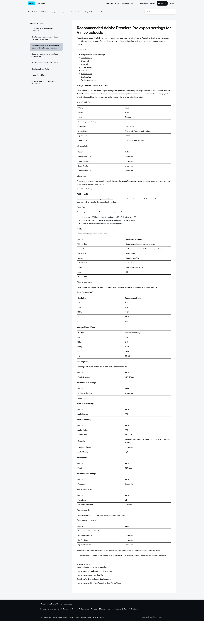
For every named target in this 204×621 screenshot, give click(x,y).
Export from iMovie (38, 75)
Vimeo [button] (126, 3)
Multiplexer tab (86, 73)
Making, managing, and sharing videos (55, 12)
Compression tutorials (98, 12)
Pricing (152, 3)
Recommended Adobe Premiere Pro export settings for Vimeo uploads (45, 46)
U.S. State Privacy (86, 617)
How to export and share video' (107, 97)
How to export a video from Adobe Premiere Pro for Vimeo (44, 38)
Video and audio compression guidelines (42, 29)
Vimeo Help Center (34, 12)
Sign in (172, 3)
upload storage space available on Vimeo (144, 550)
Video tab (84, 64)
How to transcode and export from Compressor (44, 55)
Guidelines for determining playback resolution (94, 579)
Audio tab (84, 70)
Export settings (86, 57)
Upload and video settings (80, 12)
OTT (135, 3)
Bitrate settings (86, 67)
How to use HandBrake (40, 69)
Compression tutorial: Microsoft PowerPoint (43, 82)
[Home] (31, 3)
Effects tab (85, 61)
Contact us (144, 3)
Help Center (41, 3)
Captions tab (86, 77)
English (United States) (155, 617)
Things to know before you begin (93, 54)
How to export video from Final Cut (44, 62)
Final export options (88, 80)
